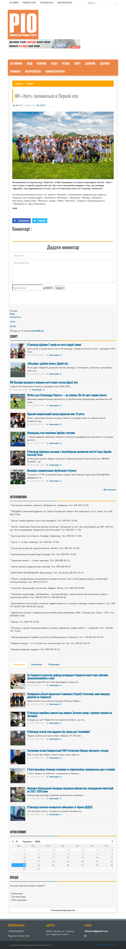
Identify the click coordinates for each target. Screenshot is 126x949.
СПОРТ (77, 63)
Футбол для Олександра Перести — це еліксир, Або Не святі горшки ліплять (67, 395)
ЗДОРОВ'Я (105, 63)
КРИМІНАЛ (15, 71)
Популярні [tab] (54, 664)
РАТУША (66, 63)
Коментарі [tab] (19, 664)
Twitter (42, 220)
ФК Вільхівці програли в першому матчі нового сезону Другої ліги (44, 382)
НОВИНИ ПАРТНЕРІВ (55, 71)
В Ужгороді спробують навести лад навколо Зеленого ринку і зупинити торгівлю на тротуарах (69, 714)
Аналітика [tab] (36, 664)
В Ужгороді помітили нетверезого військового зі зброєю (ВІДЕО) (60, 807)
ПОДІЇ (29, 63)
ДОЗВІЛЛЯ (90, 63)
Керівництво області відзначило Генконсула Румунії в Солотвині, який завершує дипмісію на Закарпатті (68, 695)
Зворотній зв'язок (64, 2)
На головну (14, 2)
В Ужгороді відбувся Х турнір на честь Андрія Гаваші (54, 345)
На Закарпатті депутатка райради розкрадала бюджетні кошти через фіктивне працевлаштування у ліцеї (67, 676)
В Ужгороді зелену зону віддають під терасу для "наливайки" (58, 732)
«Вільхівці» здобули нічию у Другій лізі (47, 363)
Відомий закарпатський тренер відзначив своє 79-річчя (55, 414)
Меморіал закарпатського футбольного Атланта (51, 470)
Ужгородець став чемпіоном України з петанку (51, 433)
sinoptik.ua (38, 330)
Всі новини (110, 489)
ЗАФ (17, 105)
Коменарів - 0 (55, 355)
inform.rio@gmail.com (96, 931)
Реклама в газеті (29, 2)
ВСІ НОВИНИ (16, 63)
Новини (19, 83)
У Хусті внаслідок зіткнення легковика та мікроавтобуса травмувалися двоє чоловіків (71, 769)
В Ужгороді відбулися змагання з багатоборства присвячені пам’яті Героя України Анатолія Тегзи (69, 453)
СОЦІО (54, 63)
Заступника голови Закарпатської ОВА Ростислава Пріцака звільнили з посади (67, 750)
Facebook (24, 220)
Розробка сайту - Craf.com (106, 945)
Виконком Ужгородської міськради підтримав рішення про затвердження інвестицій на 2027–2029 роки (70, 789)
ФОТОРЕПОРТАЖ (33, 71)
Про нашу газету (46, 2)
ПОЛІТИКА (42, 63)
